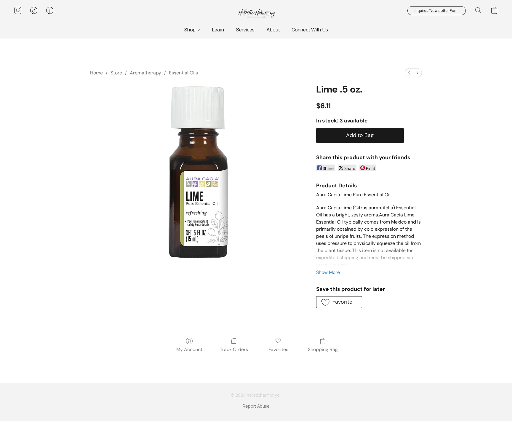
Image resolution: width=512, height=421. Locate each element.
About (273, 30)
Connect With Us (310, 30)
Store (116, 73)
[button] (256, 13)
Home (96, 73)
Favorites (278, 349)
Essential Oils (183, 73)
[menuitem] (409, 72)
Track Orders (234, 349)
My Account (189, 349)
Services (245, 30)
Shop (190, 30)
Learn (218, 30)
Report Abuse (256, 406)
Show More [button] (328, 272)
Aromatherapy (145, 73)
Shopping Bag (323, 349)
